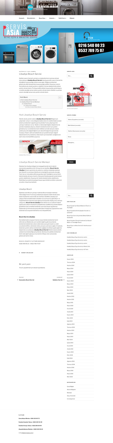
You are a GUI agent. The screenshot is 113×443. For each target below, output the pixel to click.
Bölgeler (72, 18)
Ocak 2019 (70, 345)
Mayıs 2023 (70, 284)
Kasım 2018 (70, 352)
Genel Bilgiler (70, 386)
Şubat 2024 (70, 274)
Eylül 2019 (69, 321)
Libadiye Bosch (28, 103)
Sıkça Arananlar (71, 395)
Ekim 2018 (70, 355)
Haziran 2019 (70, 330)
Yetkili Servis (62, 18)
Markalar (69, 392)
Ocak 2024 (70, 277)
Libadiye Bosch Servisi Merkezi (30, 102)
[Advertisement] (80, 179)
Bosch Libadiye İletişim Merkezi (34, 107)
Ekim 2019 (70, 318)
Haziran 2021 (70, 299)
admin (33, 71)
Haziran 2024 (70, 265)
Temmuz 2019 (71, 327)
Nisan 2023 (70, 287)
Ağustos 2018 (70, 361)
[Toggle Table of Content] (59, 97)
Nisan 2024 (70, 271)
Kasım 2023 (70, 281)
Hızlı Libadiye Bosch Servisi (29, 100)
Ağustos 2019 (70, 324)
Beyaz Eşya (42, 18)
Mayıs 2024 (70, 268)
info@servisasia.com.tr (27, 432)
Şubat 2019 (70, 342)
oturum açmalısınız (39, 267)
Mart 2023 (70, 290)
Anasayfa (21, 18)
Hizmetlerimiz (31, 18)
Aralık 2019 (70, 311)
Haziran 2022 (70, 296)
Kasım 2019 (70, 315)
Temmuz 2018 (71, 364)
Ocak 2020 (70, 308)
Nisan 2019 (70, 336)
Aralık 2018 (70, 349)
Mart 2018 (70, 376)
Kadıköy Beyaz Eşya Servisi (74, 237)
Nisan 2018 (70, 373)
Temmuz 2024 (71, 262)
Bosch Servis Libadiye (31, 105)
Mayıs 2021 (70, 302)
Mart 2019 (70, 339)
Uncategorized (71, 398)
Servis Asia (47, 6)
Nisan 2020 (70, 305)
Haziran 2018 (70, 367)
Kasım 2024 (70, 259)
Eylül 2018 (69, 358)
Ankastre (51, 18)
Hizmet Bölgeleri (27, 252)
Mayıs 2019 (70, 333)
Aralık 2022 (70, 293)
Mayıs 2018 (70, 370)
